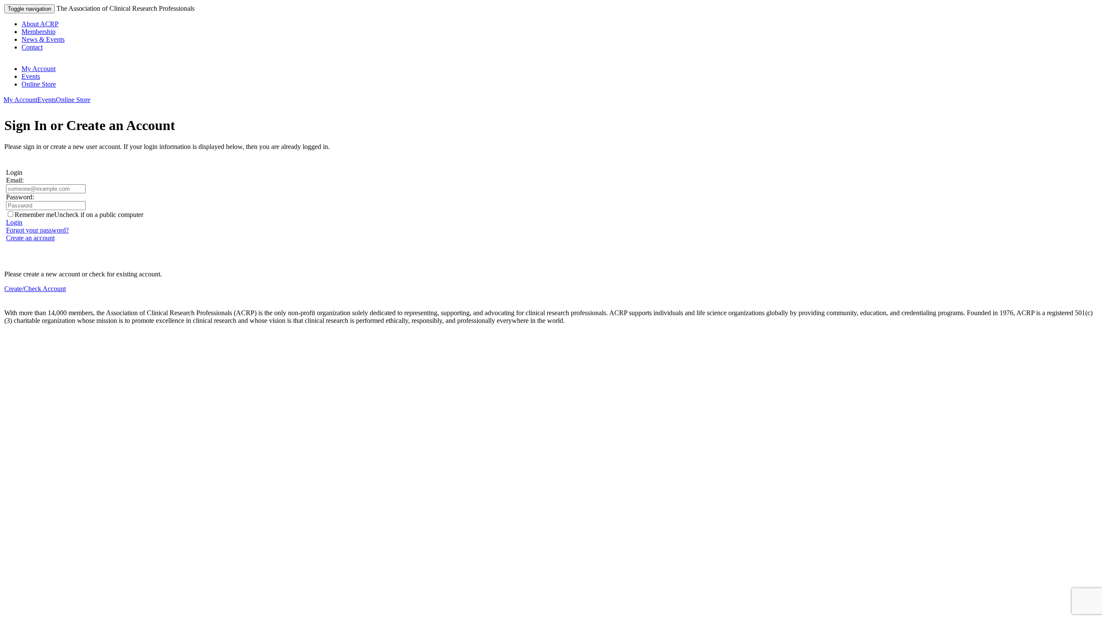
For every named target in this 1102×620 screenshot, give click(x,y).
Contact (32, 47)
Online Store (39, 84)
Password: (20, 197)
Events (31, 76)
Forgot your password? (37, 230)
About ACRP (40, 24)
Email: (15, 180)
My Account (39, 68)
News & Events (43, 39)
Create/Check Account (35, 288)
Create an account (30, 238)
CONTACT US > (30, 335)
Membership (39, 31)
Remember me (34, 214)
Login (14, 222)
